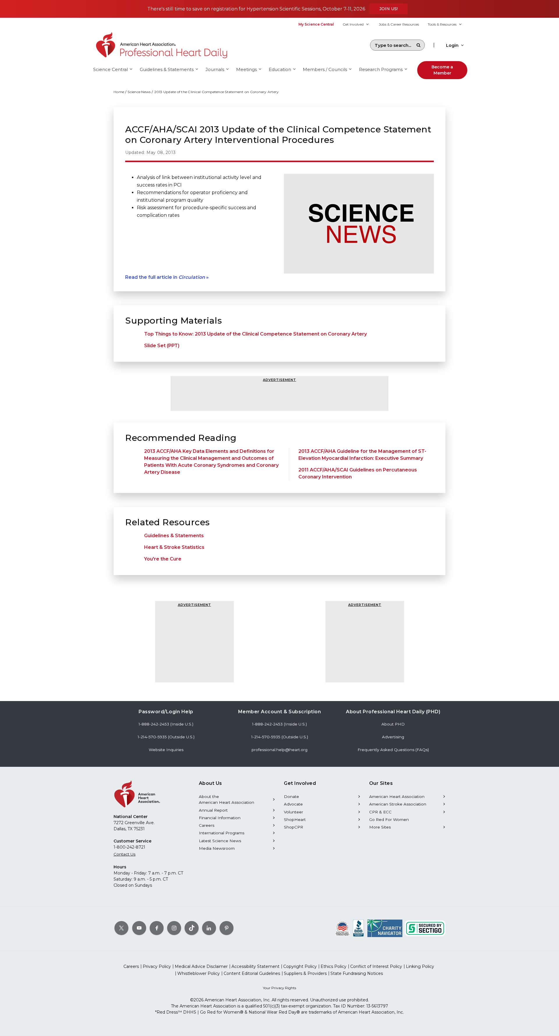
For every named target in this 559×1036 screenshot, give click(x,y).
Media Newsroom (217, 848)
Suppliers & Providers (305, 973)
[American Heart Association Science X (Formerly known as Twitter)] (121, 928)
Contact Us (124, 854)
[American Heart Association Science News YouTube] (139, 928)
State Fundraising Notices (356, 973)
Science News (139, 92)
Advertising (393, 737)
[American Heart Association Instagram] (174, 928)
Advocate (293, 804)
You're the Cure (162, 559)
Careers (206, 825)
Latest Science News (220, 840)
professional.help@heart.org (279, 749)
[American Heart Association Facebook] (156, 928)
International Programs (221, 833)
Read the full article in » (167, 277)
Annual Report (213, 810)
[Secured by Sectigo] (425, 928)
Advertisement (279, 380)
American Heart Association (396, 796)
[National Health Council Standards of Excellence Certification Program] (342, 928)
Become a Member (442, 70)
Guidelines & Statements (174, 535)
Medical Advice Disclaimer (201, 966)
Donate (291, 796)
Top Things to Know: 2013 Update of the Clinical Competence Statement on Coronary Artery (255, 334)
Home (119, 92)
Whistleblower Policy (198, 973)
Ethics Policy (333, 966)
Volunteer (293, 812)
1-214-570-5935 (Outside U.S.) (166, 737)
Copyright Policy (300, 966)
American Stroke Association (397, 804)
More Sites (380, 827)
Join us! (388, 8)
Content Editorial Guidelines (252, 973)
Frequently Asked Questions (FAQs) (393, 749)
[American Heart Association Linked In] (209, 928)
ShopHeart (295, 819)
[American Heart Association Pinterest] (226, 928)
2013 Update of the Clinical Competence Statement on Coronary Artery (216, 92)
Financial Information (219, 817)
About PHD (393, 724)
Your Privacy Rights (279, 988)
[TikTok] (191, 928)
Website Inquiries (166, 749)
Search (418, 45)
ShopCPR (293, 827)
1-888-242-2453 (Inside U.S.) (166, 724)
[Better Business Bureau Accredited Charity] (358, 928)
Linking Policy (420, 966)
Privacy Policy (157, 966)
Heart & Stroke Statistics (174, 547)
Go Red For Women (389, 819)
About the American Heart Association (226, 799)
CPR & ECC (380, 812)
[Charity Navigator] (384, 928)
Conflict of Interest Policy (376, 966)
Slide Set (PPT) (161, 345)
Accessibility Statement (255, 966)
